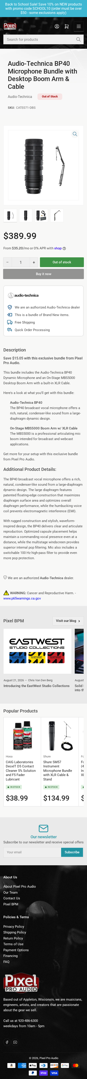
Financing (10, 956)
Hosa (9, 756)
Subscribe (72, 852)
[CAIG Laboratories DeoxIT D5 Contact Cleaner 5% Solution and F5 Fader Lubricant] (22, 736)
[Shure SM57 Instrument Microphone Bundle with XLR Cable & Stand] (59, 736)
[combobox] (43, 39)
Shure (47, 756)
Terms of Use (13, 944)
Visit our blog (66, 621)
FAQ (6, 962)
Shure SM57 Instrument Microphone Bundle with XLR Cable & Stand (57, 770)
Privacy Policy (13, 927)
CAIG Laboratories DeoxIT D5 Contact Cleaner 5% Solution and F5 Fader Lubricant (21, 770)
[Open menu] (79, 26)
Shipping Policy (14, 932)
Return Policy (13, 938)
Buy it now (43, 274)
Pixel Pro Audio (48, 1058)
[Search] (78, 39)
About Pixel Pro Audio (19, 887)
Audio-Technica (20, 97)
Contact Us (11, 898)
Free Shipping (25, 322)
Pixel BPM (10, 904)
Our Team (10, 893)
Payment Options (16, 950)
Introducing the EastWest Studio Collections (37, 686)
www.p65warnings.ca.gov (22, 598)
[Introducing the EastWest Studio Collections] (37, 651)
